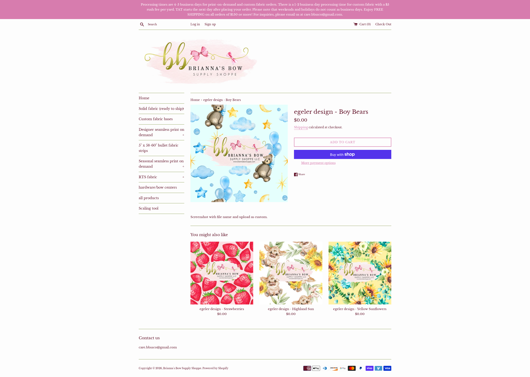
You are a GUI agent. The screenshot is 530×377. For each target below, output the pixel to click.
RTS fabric (161, 177)
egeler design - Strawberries (222, 309)
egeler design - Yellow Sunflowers (360, 309)
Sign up (210, 24)
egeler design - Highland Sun (291, 309)
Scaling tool (148, 208)
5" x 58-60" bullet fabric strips (158, 148)
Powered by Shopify (215, 368)
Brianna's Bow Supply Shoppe (182, 368)
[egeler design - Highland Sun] (290, 273)
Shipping (301, 127)
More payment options (318, 163)
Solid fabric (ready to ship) (161, 109)
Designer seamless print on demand (161, 132)
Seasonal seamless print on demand (161, 163)
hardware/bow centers (158, 187)
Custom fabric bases (156, 119)
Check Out (383, 24)
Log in (195, 24)
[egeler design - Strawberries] (221, 273)
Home (144, 98)
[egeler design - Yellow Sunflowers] (360, 273)
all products (149, 198)
